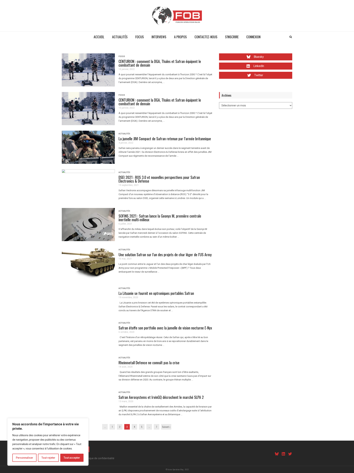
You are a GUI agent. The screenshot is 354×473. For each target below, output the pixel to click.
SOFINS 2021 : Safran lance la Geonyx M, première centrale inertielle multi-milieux (160, 217)
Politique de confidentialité (99, 458)
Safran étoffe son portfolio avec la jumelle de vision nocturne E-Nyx (165, 328)
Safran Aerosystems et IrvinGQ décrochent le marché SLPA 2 (161, 397)
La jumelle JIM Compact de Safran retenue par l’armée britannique (165, 138)
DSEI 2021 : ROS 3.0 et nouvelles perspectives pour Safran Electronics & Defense (159, 179)
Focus (139, 36)
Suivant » (166, 426)
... (105, 426)
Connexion (253, 36)
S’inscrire (232, 36)
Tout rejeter (48, 457)
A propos (180, 36)
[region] (47, 442)
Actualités (120, 36)
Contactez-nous (206, 36)
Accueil (99, 36)
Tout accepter (72, 457)
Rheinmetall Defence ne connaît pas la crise (149, 362)
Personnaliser (24, 457)
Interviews (159, 36)
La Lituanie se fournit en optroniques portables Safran (156, 293)
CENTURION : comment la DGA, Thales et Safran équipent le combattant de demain (160, 63)
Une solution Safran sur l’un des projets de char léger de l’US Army (165, 254)
